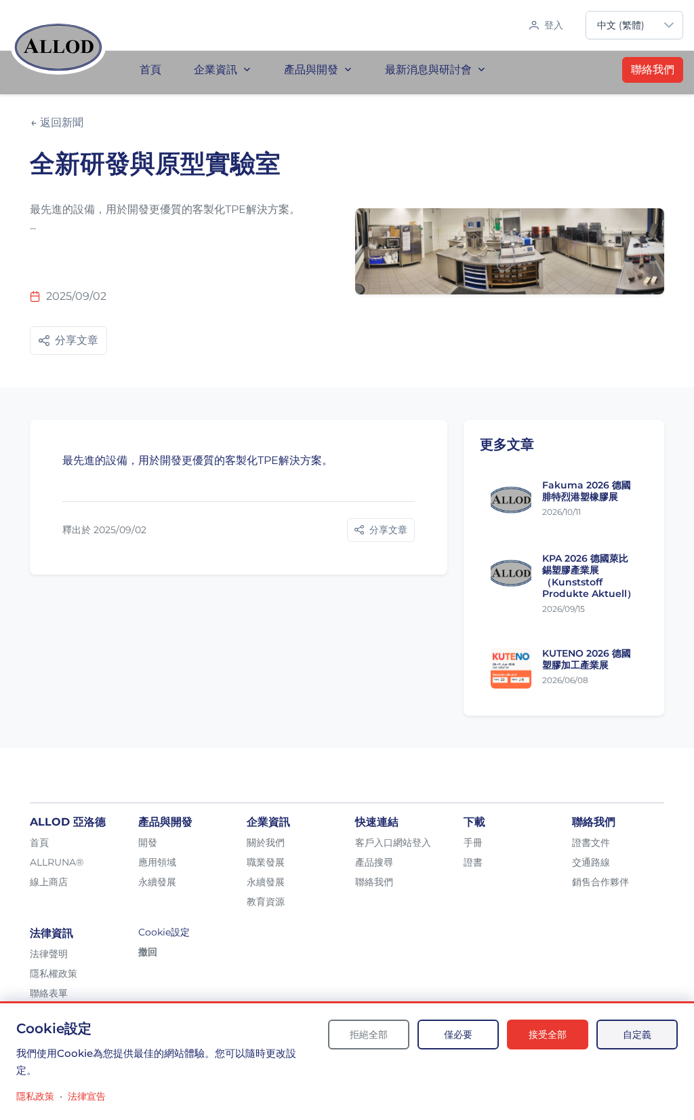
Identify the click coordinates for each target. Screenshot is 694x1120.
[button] (668, 25)
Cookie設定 (164, 932)
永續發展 (157, 882)
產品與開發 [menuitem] (311, 69)
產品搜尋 (374, 862)
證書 (473, 862)
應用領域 (157, 862)
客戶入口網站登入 (393, 842)
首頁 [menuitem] (150, 69)
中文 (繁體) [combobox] (621, 25)
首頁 (39, 842)
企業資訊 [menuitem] (215, 69)
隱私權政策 (53, 973)
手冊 (473, 842)
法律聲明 (49, 954)
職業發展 (266, 862)
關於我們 (266, 842)
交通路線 (591, 862)
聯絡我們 (652, 69)
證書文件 (591, 842)
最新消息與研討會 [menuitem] (428, 69)
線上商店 (49, 882)
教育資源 (266, 901)
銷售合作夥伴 (600, 882)
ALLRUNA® (56, 862)
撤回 (147, 952)
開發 (147, 842)
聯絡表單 (49, 993)
